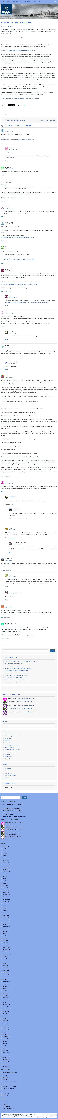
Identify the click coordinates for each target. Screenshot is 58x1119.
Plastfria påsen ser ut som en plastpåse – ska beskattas (19, 259)
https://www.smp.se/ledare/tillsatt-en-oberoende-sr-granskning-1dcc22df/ (19, 284)
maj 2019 (5, 1045)
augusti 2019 (6, 1038)
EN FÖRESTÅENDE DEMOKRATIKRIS (13, 677)
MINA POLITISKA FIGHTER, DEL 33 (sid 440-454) (16, 675)
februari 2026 (6, 860)
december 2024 (6, 892)
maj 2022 (5, 963)
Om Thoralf (37, 1)
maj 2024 (5, 908)
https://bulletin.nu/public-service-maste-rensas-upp (14, 288)
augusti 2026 (6, 846)
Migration (7, 754)
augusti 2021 (6, 984)
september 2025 (6, 871)
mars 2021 (5, 995)
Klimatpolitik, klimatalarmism (12, 749)
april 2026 (5, 855)
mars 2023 (5, 940)
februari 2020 (6, 1025)
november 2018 (6, 1059)
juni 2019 (5, 1043)
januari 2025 (6, 890)
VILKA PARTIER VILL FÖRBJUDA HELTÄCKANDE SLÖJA (18, 679)
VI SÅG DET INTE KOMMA (16, 22)
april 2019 (5, 1048)
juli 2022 (5, 958)
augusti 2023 (6, 929)
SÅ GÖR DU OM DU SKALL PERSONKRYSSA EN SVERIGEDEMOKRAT (21, 661)
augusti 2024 (6, 901)
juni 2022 (5, 961)
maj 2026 (5, 853)
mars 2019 (5, 1050)
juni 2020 (5, 1016)
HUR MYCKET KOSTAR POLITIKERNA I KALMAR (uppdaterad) (20, 668)
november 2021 (6, 977)
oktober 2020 (6, 1006)
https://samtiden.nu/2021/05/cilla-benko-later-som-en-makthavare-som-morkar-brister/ (26, 302)
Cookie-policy (30, 1116)
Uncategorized (5, 114)
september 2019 (6, 1036)
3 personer (8, 476)
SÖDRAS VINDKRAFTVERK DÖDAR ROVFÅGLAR (14, 120)
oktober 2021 (6, 979)
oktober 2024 (6, 897)
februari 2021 (6, 997)
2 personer (8, 291)
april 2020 (5, 1020)
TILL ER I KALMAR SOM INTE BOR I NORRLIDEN (16, 670)
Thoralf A (11, 26)
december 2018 (6, 1057)
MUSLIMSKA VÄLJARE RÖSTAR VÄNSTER (14, 666)
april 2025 (5, 883)
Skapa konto (8, 768)
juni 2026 (5, 851)
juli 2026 (5, 848)
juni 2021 (5, 988)
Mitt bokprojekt (27, 1)
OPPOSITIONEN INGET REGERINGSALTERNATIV (16, 682)
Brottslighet (8, 738)
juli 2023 (5, 931)
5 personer (8, 491)
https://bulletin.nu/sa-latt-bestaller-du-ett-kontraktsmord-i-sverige (17, 237)
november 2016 (6, 1066)
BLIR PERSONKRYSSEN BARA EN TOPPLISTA (15, 673)
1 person (12, 504)
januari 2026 (6, 862)
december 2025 (6, 864)
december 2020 (6, 1002)
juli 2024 (5, 903)
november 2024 (6, 894)
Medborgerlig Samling (10, 752)
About (8, 1)
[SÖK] (55, 2)
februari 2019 (6, 1052)
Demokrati (7, 740)
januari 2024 (6, 917)
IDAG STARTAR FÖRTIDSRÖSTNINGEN (14, 663)
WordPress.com (8, 777)
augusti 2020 (6, 1011)
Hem (3, 1)
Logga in (7, 771)
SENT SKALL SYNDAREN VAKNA (47, 120)
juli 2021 (5, 986)
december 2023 (6, 919)
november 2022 (6, 949)
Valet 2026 (7, 758)
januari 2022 (6, 972)
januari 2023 (6, 945)
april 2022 (5, 965)
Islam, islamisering (9, 747)
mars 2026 (5, 858)
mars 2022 (5, 967)
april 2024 (5, 910)
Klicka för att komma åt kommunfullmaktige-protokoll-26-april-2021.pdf (20, 98)
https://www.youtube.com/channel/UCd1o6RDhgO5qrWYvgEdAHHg (17, 139)
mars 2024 (5, 913)
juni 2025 (5, 878)
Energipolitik (8, 742)
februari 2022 (6, 970)
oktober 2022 (6, 952)
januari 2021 (6, 1000)
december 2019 (6, 1029)
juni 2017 (5, 1064)
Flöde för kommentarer (10, 775)
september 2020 (6, 1009)
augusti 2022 (6, 956)
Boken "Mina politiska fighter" (12, 736)
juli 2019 (5, 1041)
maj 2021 (5, 990)
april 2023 (5, 938)
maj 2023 (5, 935)
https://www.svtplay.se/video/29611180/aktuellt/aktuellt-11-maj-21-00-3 (19, 50)
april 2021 (5, 993)
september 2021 (6, 981)
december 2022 (6, 947)
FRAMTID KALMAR (17, 1)
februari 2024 (6, 915)
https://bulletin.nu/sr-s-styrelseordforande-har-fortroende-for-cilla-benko (19, 281)
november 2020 (6, 1004)
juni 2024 (5, 906)
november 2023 (6, 922)
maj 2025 (5, 880)
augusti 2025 (6, 874)
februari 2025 (6, 887)
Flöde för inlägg (9, 773)
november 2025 (6, 867)
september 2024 (6, 899)
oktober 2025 (6, 869)
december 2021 (6, 974)
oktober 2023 (6, 924)
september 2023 (6, 926)
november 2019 (6, 1032)
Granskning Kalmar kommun (12, 745)
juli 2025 (5, 876)
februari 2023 (6, 942)
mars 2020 (5, 1022)
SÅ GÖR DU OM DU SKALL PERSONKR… (25, 698)
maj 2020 (5, 1018)
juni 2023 (5, 933)
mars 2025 (5, 885)
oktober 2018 (6, 1061)
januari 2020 (6, 1027)
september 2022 (6, 954)
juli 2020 (5, 1013)
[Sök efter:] (25, 651)
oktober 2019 (6, 1034)
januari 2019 (6, 1055)
